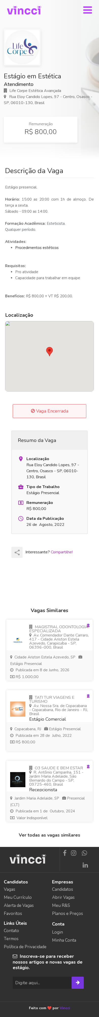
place (21, 459)
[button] (49, 351)
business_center (21, 487)
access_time (21, 519)
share (17, 552)
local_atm (21, 503)
